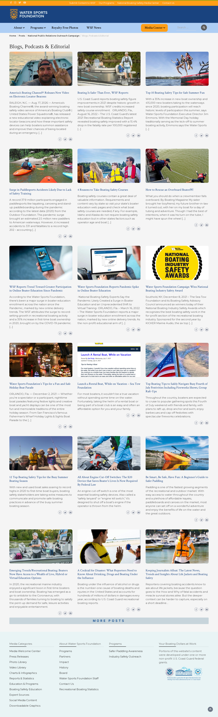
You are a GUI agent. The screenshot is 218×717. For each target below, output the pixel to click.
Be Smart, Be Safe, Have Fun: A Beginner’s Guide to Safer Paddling (177, 479)
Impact (64, 662)
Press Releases (19, 656)
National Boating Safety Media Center (138, 3)
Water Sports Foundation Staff (78, 678)
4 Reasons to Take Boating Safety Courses (102, 190)
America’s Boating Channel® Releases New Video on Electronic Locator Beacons (39, 94)
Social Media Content (23, 700)
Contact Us (168, 3)
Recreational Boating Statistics (78, 689)
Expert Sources (19, 694)
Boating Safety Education (25, 689)
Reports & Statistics (21, 678)
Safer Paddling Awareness (126, 651)
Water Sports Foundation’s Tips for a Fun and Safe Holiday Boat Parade (40, 386)
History (63, 667)
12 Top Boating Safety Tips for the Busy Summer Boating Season (38, 479)
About (18, 28)
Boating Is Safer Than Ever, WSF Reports (102, 93)
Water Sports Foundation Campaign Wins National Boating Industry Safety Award (177, 288)
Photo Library (18, 662)
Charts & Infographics (23, 673)
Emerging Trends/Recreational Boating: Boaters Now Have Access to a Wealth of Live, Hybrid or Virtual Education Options (38, 574)
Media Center (154, 28)
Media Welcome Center (25, 651)
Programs (36, 28)
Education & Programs (23, 683)
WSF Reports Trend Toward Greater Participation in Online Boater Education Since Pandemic (40, 288)
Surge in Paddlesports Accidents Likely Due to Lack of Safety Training (40, 191)
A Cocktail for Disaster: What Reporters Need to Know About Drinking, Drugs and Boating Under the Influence (107, 574)
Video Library (17, 667)
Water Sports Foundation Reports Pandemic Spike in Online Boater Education (108, 288)
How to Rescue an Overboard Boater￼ (169, 190)
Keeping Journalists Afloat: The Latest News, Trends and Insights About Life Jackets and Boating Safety (177, 574)
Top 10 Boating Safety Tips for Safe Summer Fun (175, 93)
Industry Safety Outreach (125, 656)
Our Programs (106, 3)
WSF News (94, 28)
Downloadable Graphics (24, 705)
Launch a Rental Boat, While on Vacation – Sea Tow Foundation (108, 386)
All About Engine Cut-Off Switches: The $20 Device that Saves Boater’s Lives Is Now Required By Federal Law (107, 481)
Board (63, 673)
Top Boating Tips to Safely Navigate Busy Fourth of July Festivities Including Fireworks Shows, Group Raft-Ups (176, 387)
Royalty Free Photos (65, 28)
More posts (109, 621)
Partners (64, 656)
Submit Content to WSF (82, 3)
